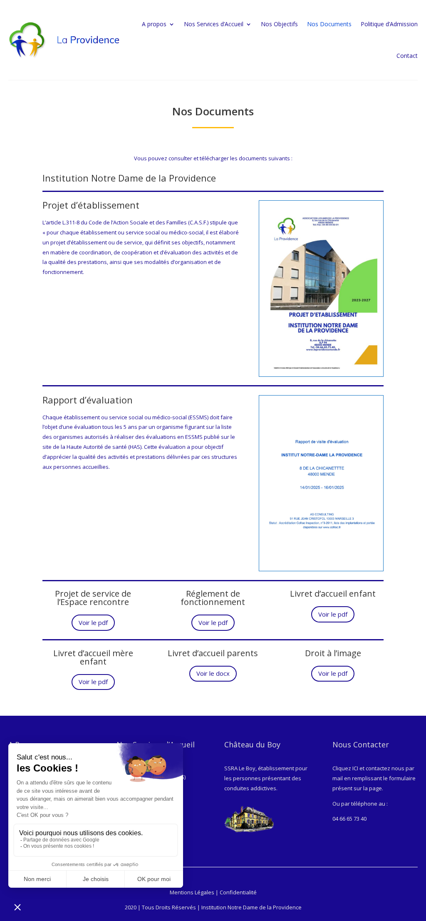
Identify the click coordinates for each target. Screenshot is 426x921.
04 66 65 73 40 (349, 818)
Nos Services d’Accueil (213, 24)
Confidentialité (238, 892)
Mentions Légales (192, 892)
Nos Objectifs (279, 24)
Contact (407, 56)
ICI (355, 768)
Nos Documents (329, 24)
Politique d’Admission (389, 24)
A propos (154, 24)
